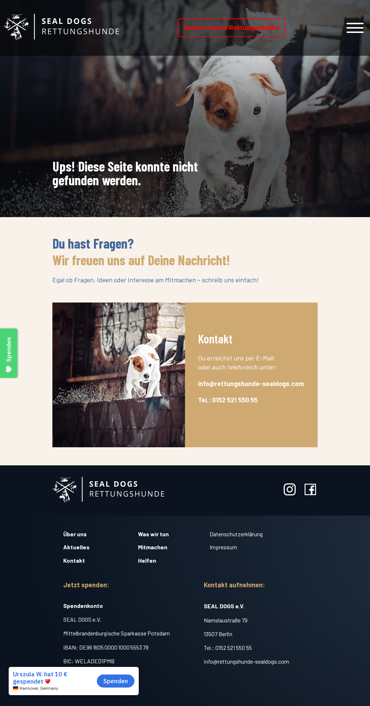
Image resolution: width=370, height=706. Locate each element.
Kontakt (74, 560)
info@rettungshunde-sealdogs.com (246, 661)
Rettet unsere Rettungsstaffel (231, 28)
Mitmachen (152, 547)
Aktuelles (76, 547)
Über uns (75, 533)
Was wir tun (153, 533)
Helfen (147, 560)
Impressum (223, 547)
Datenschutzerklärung (236, 533)
